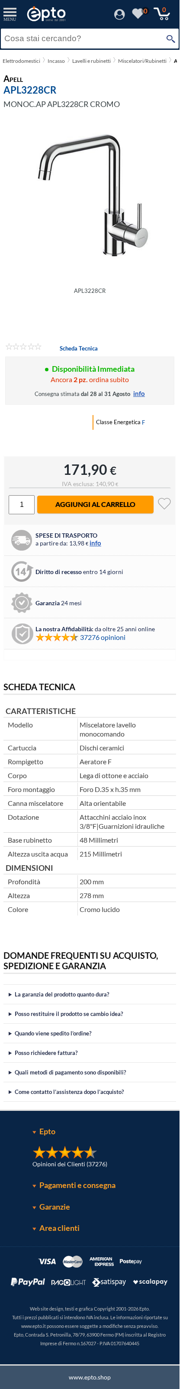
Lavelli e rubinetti (91, 61)
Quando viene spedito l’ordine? (53, 1033)
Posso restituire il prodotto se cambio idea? (69, 1013)
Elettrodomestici (21, 61)
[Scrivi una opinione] (23, 347)
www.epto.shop (90, 1377)
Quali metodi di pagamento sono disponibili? (70, 1072)
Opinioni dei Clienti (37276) (69, 1164)
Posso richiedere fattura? (46, 1052)
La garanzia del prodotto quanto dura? (62, 994)
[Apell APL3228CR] (89, 195)
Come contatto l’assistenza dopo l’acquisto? (69, 1091)
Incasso (56, 61)
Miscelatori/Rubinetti (142, 61)
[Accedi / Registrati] (119, 17)
